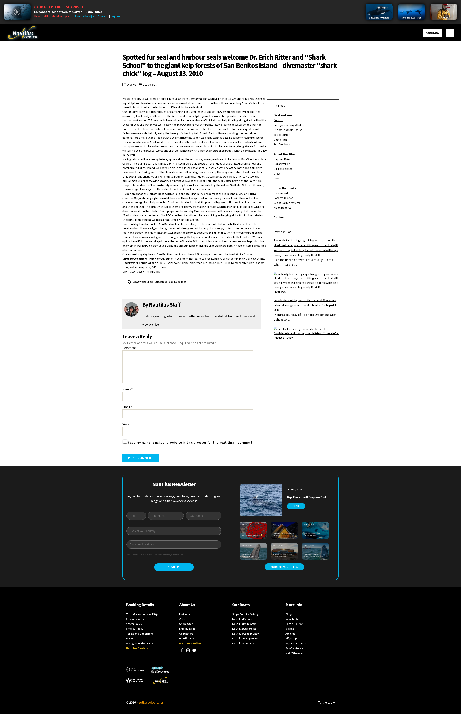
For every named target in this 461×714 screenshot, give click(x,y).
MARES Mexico (294, 653)
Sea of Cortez (282, 135)
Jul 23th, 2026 (294, 489)
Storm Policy (134, 624)
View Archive (152, 324)
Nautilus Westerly (243, 643)
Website (127, 424)
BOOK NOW (432, 33)
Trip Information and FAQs (142, 614)
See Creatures (282, 145)
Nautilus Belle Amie (244, 624)
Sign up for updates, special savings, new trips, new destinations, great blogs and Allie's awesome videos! (174, 498)
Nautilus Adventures (150, 702)
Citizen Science (283, 169)
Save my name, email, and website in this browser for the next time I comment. (190, 442)
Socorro (278, 120)
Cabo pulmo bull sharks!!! (58, 7)
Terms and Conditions (139, 634)
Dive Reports (282, 193)
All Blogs (279, 106)
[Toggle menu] (450, 33)
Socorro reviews (283, 198)
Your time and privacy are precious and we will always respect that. (154, 554)
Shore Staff (186, 624)
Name (127, 389)
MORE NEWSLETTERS (284, 567)
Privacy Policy (134, 629)
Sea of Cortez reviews (287, 203)
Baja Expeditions (295, 643)
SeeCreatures (294, 648)
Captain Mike (282, 159)
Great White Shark (142, 282)
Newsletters (293, 619)
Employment (187, 629)
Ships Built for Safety (245, 614)
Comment (130, 348)
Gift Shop (291, 639)
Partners (184, 614)
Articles (290, 634)
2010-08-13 (150, 85)
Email (127, 407)
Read (296, 506)
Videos (289, 629)
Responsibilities (136, 619)
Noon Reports (282, 208)
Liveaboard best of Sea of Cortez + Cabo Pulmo (68, 12)
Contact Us (186, 634)
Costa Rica (280, 140)
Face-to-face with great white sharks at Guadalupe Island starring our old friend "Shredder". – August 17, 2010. (306, 305)
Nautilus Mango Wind (245, 639)
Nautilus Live (187, 639)
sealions (181, 282)
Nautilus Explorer (243, 619)
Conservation (282, 164)
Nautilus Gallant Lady (245, 634)
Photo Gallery (294, 624)
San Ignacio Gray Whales (289, 125)
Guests (278, 179)
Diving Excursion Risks (139, 643)
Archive (131, 85)
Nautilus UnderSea (244, 629)
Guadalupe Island (165, 282)
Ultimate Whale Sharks (288, 130)
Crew (277, 174)
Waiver (130, 639)
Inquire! (116, 17)
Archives (279, 217)
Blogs (288, 614)
